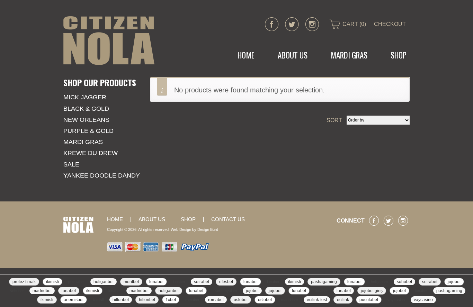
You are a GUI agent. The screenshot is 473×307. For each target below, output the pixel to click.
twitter (292, 24)
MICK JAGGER (84, 97)
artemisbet (73, 300)
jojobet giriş (372, 291)
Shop (399, 55)
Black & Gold (86, 108)
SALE (71, 164)
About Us (292, 55)
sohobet (404, 282)
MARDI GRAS (349, 55)
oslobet (241, 300)
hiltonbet (121, 300)
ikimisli (52, 282)
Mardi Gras (83, 141)
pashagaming (324, 282)
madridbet (42, 291)
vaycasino (396, 300)
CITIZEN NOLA (108, 40)
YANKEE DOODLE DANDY (101, 175)
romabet (192, 300)
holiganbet (103, 282)
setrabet (201, 282)
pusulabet (76, 282)
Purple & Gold (88, 130)
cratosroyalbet (225, 291)
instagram (312, 24)
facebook (272, 24)
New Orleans (86, 119)
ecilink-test (317, 300)
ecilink (343, 300)
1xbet (171, 300)
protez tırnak (24, 282)
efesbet (226, 282)
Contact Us (228, 219)
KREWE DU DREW (90, 153)
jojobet (454, 282)
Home (246, 55)
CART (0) (354, 24)
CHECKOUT (390, 24)
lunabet (156, 282)
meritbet (131, 282)
